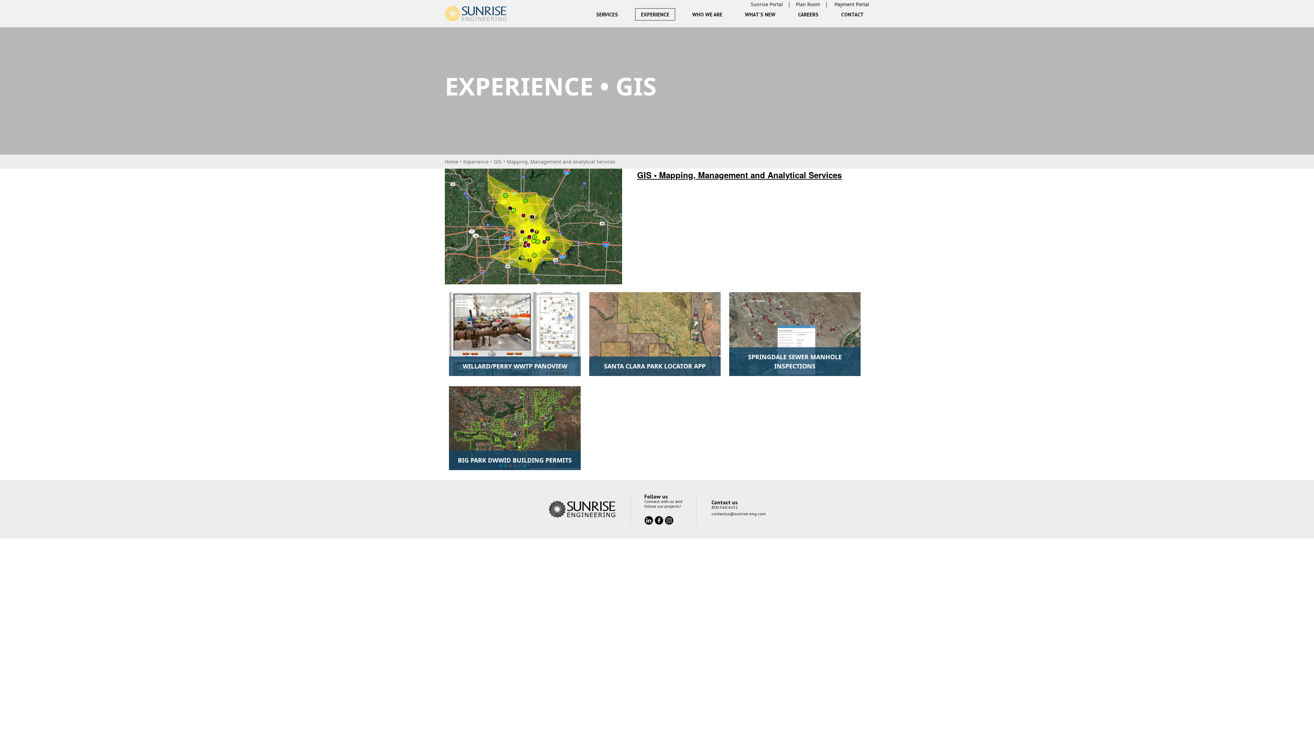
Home (451, 161)
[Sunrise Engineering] (475, 14)
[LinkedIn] (649, 520)
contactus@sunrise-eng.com (738, 513)
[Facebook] (660, 520)
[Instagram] (669, 520)
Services (607, 14)
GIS (498, 161)
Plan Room (808, 4)
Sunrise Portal (767, 4)
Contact (852, 14)
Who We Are (707, 14)
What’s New (760, 14)
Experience (655, 14)
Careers (808, 14)
